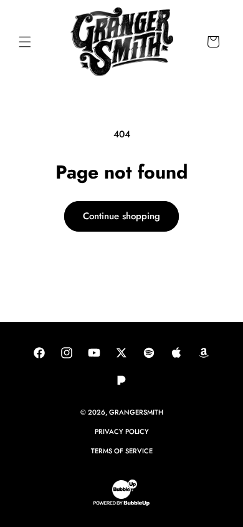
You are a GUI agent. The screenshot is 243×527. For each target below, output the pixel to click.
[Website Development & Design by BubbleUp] (121, 504)
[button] (25, 42)
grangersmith (136, 412)
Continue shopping (121, 216)
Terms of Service (122, 451)
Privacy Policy (122, 431)
